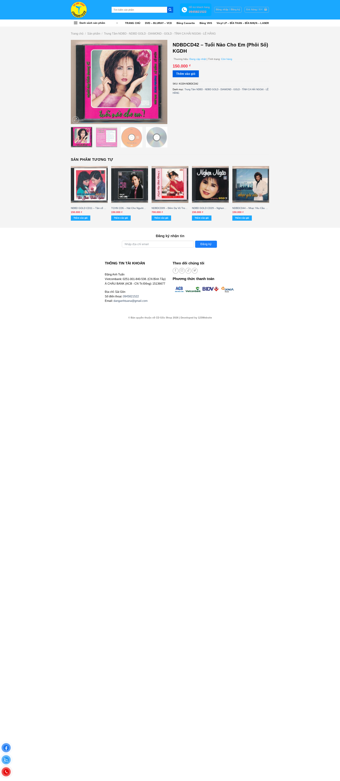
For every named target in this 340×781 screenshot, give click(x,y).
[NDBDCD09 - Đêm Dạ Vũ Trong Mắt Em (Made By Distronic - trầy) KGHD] (170, 184)
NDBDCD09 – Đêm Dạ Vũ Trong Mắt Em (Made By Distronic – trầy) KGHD (170, 208)
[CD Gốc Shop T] (88, 9)
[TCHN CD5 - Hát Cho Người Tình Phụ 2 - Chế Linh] (129, 184)
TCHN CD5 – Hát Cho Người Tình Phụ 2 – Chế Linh (127, 208)
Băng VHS (206, 23)
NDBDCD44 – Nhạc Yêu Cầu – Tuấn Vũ (249, 208)
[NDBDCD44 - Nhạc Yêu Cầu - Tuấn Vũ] (250, 184)
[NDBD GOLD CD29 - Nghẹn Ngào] (210, 184)
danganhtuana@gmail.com (131, 300)
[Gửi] (170, 10)
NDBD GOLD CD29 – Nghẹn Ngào (208, 208)
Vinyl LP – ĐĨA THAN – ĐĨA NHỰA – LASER (243, 23)
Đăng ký (205, 244)
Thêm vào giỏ (186, 73)
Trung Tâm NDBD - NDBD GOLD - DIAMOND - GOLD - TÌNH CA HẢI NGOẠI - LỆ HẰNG (160, 33)
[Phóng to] (75, 119)
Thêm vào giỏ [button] (80, 218)
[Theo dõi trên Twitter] (195, 271)
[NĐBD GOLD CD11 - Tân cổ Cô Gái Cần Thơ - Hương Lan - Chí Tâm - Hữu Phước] (89, 184)
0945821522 (131, 296)
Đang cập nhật (197, 59)
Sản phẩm (93, 33)
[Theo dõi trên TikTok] (188, 271)
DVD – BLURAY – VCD (158, 23)
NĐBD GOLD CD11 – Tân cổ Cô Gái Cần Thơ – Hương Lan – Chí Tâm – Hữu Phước (89, 208)
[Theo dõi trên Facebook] (175, 271)
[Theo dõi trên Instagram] (182, 271)
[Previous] (77, 82)
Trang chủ (77, 33)
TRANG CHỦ (132, 23)
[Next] (161, 82)
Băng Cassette (186, 23)
